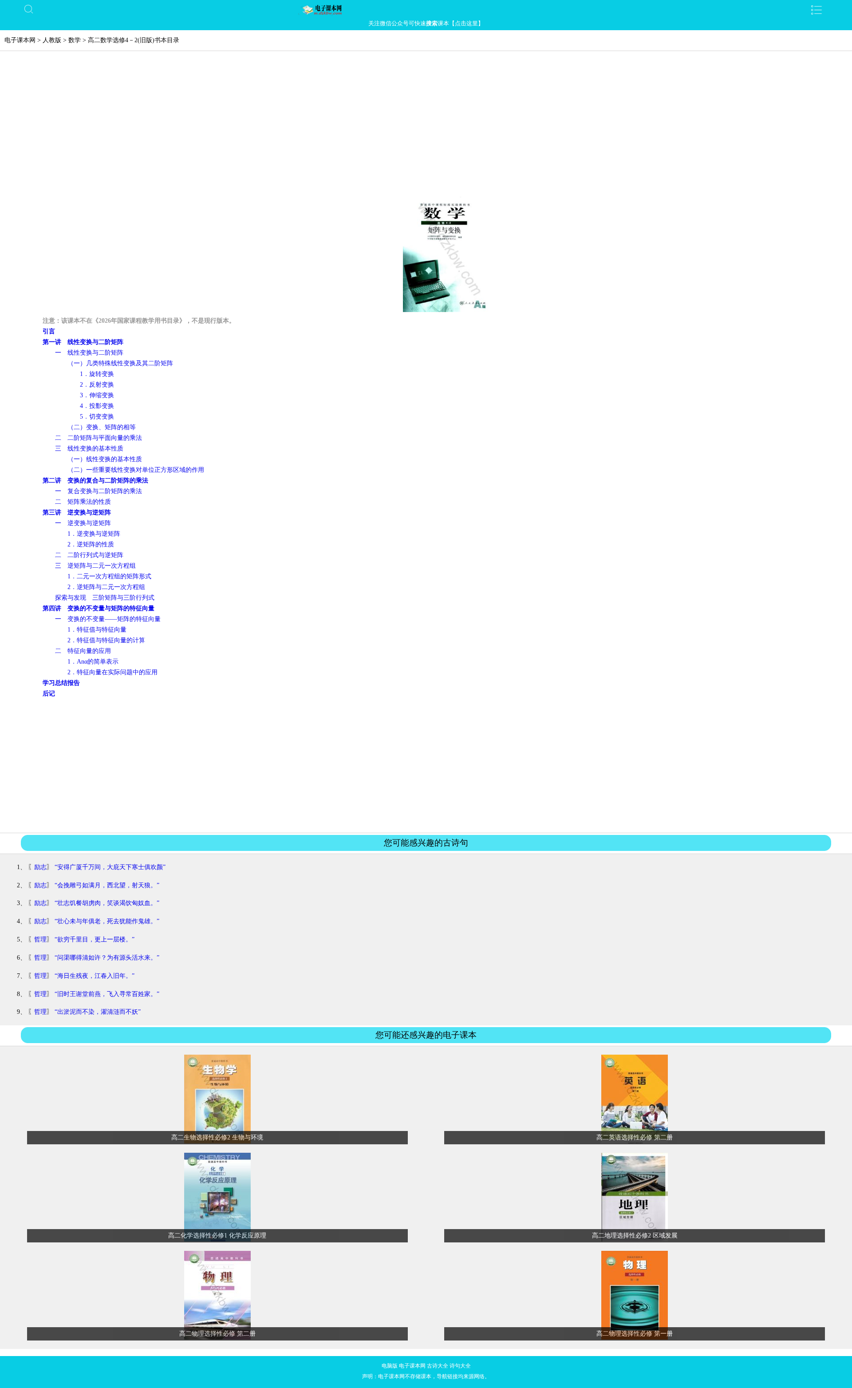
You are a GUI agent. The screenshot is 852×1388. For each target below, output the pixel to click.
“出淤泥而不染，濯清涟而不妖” (98, 1011)
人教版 (52, 40)
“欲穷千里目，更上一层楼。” (94, 939)
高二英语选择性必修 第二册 (634, 1137)
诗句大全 (460, 1366)
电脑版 (390, 1366)
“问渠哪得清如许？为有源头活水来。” (107, 957)
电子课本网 (20, 40)
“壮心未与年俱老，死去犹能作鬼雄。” (107, 921)
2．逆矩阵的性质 (90, 544)
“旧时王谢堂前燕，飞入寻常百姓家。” (107, 994)
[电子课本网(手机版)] (426, 10)
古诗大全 (437, 1366)
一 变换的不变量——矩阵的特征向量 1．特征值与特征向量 (102, 619)
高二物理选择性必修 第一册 (634, 1333)
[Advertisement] (426, 127)
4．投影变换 (97, 406)
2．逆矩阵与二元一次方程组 (106, 587)
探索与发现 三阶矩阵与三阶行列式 (104, 597)
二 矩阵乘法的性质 (83, 501)
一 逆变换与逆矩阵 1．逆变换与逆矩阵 (81, 523)
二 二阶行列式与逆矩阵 (89, 555)
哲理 (40, 939)
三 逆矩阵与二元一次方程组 (95, 565)
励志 (40, 867)
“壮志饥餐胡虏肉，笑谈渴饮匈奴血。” (107, 903)
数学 (74, 40)
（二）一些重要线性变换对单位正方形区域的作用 (135, 470)
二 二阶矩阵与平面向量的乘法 (98, 438)
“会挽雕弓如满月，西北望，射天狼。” (107, 885)
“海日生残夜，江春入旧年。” (94, 976)
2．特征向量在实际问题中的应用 (112, 672)
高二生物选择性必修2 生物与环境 (217, 1137)
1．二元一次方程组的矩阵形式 (109, 576)
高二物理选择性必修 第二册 (217, 1333)
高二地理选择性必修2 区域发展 (635, 1235)
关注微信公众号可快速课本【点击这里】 (426, 23)
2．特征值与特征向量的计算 (106, 640)
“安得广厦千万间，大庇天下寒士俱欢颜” (110, 867)
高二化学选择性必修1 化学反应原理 (217, 1235)
